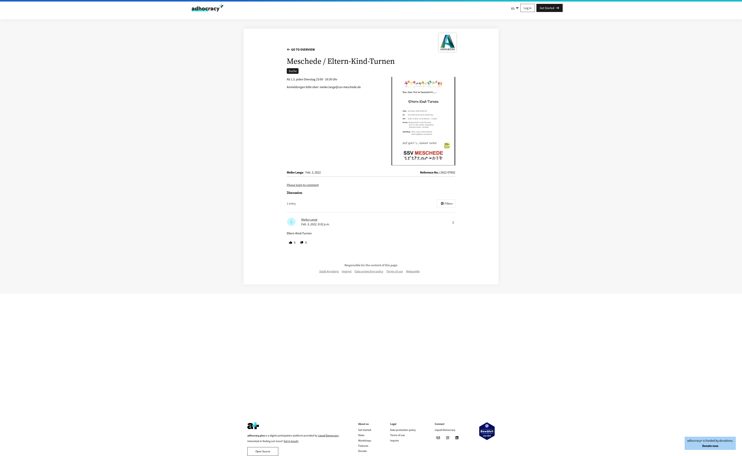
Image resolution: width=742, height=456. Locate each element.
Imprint (346, 271)
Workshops (364, 440)
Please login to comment (303, 185)
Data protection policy (369, 271)
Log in (528, 8)
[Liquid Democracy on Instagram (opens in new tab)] (447, 437)
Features (363, 445)
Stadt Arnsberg (329, 271)
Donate (362, 451)
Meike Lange (309, 219)
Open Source (262, 451)
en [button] (513, 8)
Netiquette (413, 271)
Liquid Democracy (328, 435)
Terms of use (394, 271)
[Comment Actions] (453, 221)
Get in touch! (291, 441)
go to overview (303, 49)
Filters (449, 203)
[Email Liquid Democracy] (438, 437)
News (361, 435)
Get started (364, 430)
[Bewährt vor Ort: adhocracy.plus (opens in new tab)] (487, 431)
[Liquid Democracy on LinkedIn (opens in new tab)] (456, 437)
